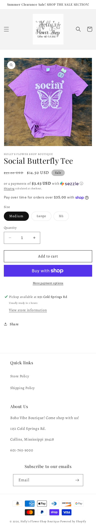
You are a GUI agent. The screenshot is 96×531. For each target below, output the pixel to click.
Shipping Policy (22, 388)
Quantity (10, 227)
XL (64, 217)
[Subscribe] (77, 480)
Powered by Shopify (73, 521)
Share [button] (14, 324)
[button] (6, 29)
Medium (16, 216)
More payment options (48, 283)
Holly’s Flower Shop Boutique (40, 521)
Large (44, 217)
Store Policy (19, 376)
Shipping (9, 188)
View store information (28, 310)
